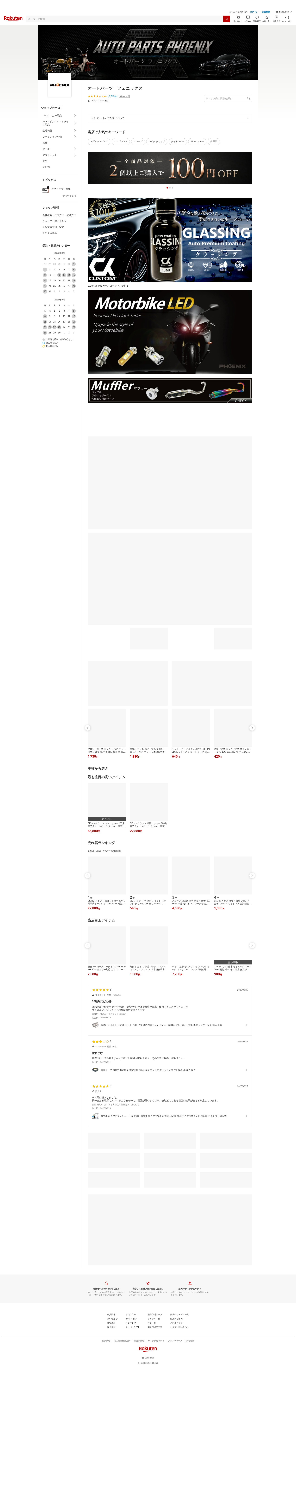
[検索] (226, 19)
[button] (284, 12)
